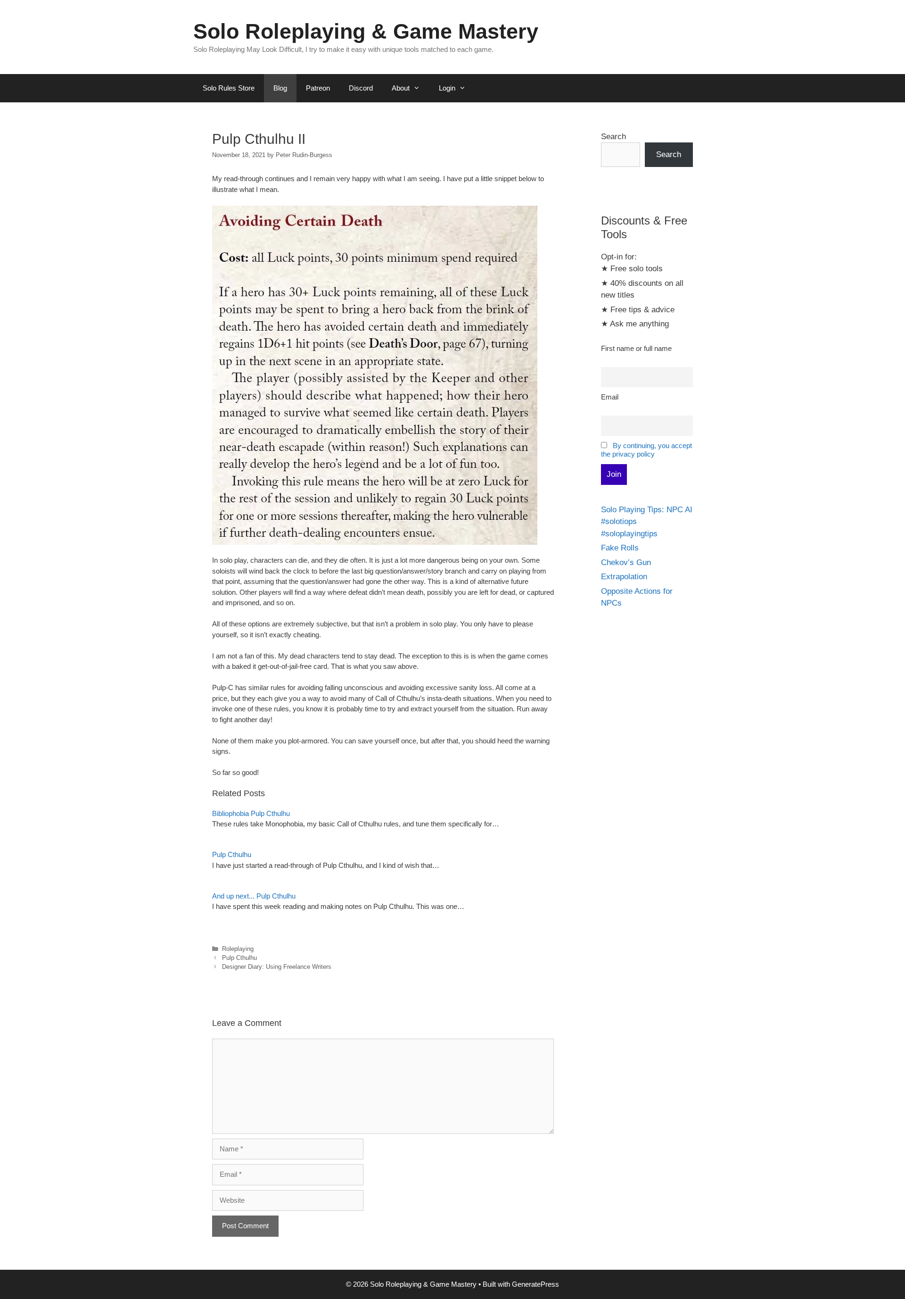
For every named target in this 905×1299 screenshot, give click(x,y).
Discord (361, 88)
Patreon (318, 88)
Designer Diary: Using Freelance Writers (276, 966)
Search (613, 136)
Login (447, 88)
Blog (280, 88)
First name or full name (636, 348)
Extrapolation (624, 576)
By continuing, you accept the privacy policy (646, 449)
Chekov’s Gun (626, 562)
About (401, 88)
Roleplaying (238, 948)
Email (609, 397)
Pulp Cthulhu (231, 854)
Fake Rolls (620, 547)
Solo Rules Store (229, 88)
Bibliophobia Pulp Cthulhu (251, 813)
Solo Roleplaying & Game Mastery (365, 31)
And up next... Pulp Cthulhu (254, 896)
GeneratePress (535, 1284)
